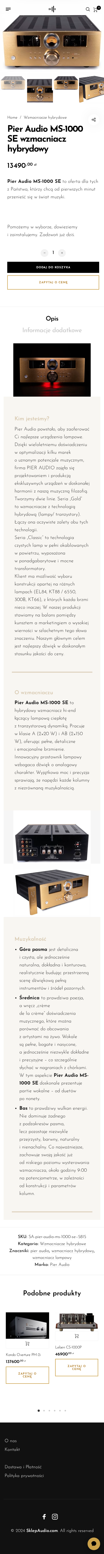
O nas (11, 1441)
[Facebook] (44, 1517)
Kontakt (12, 1449)
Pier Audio (59, 1265)
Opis (52, 319)
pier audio (39, 1251)
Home (12, 118)
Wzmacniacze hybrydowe (45, 118)
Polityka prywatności (24, 1476)
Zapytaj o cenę (53, 282)
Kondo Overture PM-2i (23, 1355)
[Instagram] (55, 1517)
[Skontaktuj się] (94, 1544)
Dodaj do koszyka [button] (27, 1343)
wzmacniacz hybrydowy (73, 1251)
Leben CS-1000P (68, 1347)
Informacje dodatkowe (52, 330)
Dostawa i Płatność (23, 1467)
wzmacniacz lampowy (52, 1258)
